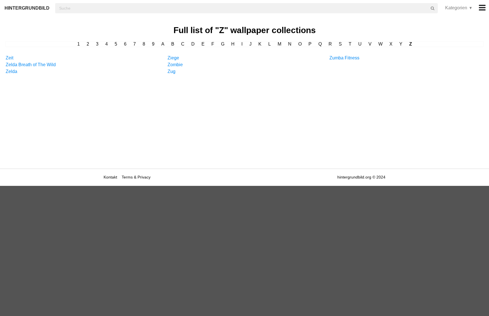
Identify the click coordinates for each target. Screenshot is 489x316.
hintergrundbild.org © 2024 (361, 177)
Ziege (173, 57)
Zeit (9, 57)
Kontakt (111, 177)
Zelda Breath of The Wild (31, 64)
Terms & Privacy (136, 177)
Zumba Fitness (344, 57)
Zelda (11, 71)
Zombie (175, 64)
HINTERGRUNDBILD (27, 8)
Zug (171, 71)
